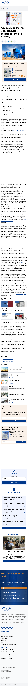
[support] (11, 41)
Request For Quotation (10, 588)
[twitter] (5, 41)
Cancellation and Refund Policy (8, 644)
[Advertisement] (14, 168)
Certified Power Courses (7, 636)
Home (2, 8)
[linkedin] (8, 41)
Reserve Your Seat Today (15, 79)
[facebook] (2, 41)
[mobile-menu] (26, 3)
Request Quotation (14, 560)
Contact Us (4, 638)
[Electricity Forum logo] (5, 3)
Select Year (14, 476)
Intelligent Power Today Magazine (9, 651)
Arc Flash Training (5, 654)
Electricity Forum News (8, 359)
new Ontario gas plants (21, 294)
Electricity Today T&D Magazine (8, 649)
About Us (3, 640)
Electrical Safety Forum (6, 658)
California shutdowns (21, 283)
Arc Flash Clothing (5, 656)
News (7, 8)
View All (14, 527)
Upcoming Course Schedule (7, 634)
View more (11, 370)
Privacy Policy (4, 642)
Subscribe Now (14, 420)
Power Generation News (8, 361)
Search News (14, 482)
